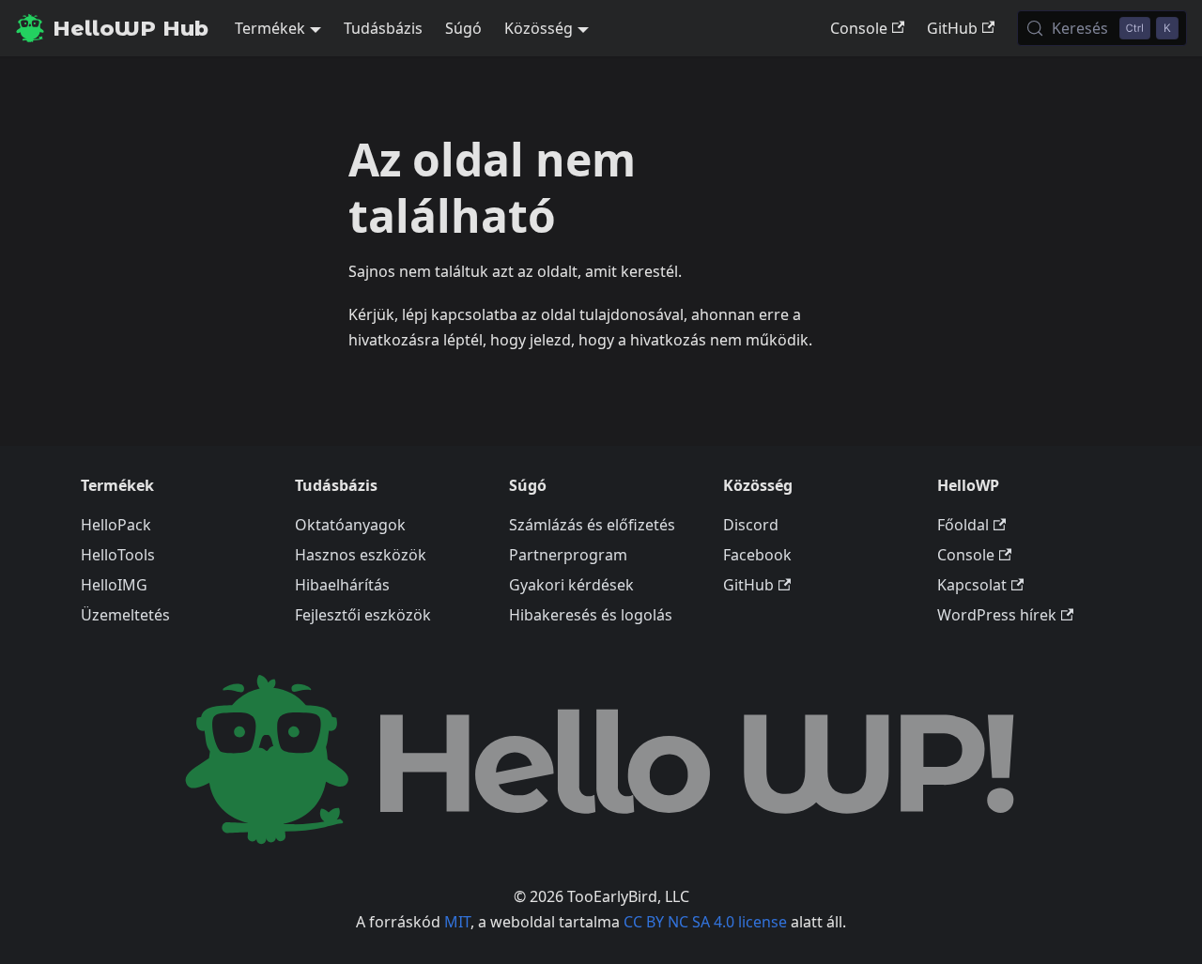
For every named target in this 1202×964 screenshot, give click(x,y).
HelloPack (116, 524)
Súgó (463, 28)
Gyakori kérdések (571, 584)
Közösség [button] (538, 28)
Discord (750, 524)
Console (858, 28)
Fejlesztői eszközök (363, 614)
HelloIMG (114, 584)
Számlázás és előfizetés (592, 524)
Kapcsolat (972, 584)
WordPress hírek (996, 614)
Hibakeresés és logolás (590, 614)
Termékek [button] (270, 28)
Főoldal (963, 524)
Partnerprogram (568, 554)
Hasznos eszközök (360, 554)
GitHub (952, 28)
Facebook (757, 554)
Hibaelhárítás (342, 584)
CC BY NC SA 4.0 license (705, 921)
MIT (457, 921)
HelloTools (118, 554)
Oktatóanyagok (350, 524)
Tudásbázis (383, 28)
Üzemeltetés (125, 614)
